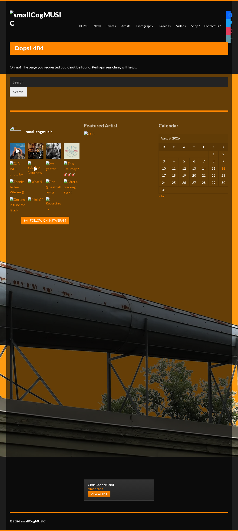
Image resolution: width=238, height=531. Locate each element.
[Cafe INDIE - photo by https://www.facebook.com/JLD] (17, 169)
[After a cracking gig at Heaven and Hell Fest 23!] (71, 187)
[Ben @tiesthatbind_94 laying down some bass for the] (54, 187)
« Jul (162, 196)
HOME (83, 26)
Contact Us (211, 26)
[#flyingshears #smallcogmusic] (17, 151)
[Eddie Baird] (54, 151)
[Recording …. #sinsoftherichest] (54, 205)
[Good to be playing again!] (35, 151)
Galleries (165, 26)
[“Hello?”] (35, 205)
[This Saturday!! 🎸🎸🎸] (71, 169)
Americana (95, 489)
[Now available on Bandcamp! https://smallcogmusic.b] (71, 151)
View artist (99, 493)
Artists (125, 26)
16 (223, 168)
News (97, 26)
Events (111, 26)
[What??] (35, 187)
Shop (194, 26)
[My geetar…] (54, 169)
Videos (181, 26)
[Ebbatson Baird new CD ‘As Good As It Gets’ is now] (35, 169)
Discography (144, 26)
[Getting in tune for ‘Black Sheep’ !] (17, 205)
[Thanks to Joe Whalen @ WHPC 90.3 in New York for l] (17, 187)
